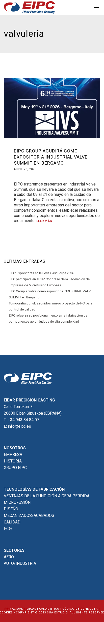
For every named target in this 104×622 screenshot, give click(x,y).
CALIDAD (12, 522)
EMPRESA (13, 454)
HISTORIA (13, 461)
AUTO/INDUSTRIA (20, 563)
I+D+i (8, 528)
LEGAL (31, 608)
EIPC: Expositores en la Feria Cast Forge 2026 (41, 273)
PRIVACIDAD (14, 608)
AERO (9, 556)
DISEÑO (11, 509)
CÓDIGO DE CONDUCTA (80, 608)
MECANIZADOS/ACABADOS (29, 515)
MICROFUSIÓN (17, 502)
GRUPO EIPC (15, 467)
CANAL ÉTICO (49, 608)
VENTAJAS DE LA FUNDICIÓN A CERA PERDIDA (46, 495)
